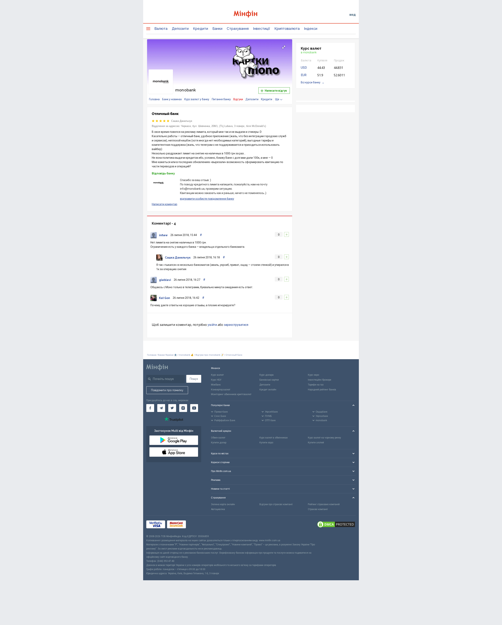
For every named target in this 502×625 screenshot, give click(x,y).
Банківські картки (269, 379)
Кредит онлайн (267, 389)
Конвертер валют (220, 389)
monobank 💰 (186, 355)
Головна (154, 99)
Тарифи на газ (316, 384)
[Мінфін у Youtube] (194, 408)
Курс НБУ (216, 379)
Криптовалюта (287, 28)
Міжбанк (216, 384)
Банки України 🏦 (167, 355)
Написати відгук (275, 90)
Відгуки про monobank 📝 (210, 355)
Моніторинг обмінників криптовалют (231, 394)
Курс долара (266, 375)
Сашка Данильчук (181, 120)
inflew (163, 235)
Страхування (238, 28)
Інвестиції (261, 28)
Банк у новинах (172, 99)
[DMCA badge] (336, 524)
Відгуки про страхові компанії (276, 504)
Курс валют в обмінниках (273, 437)
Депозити (180, 28)
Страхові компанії (318, 509)
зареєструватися (236, 325)
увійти (212, 325)
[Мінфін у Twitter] (172, 408)
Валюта (160, 28)
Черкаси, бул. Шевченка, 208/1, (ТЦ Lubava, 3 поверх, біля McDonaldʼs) (223, 126)
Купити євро (266, 442)
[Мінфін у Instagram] (183, 408)
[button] (284, 47)
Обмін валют (218, 437)
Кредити (200, 28)
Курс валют (217, 375)
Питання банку (221, 99)
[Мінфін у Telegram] (161, 408)
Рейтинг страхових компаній (324, 504)
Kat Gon (164, 298)
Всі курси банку (310, 82)
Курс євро (313, 375)
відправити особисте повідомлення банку (207, 198)
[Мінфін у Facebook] (150, 408)
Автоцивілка (218, 509)
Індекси (310, 28)
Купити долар (218, 442)
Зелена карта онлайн (223, 504)
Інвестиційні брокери (319, 379)
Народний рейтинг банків (322, 389)
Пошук (194, 378)
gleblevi (165, 280)
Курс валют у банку (196, 99)
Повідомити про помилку (167, 390)
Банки (217, 28)
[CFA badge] (196, 525)
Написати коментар (164, 204)
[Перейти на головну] (251, 15)
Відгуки (238, 99)
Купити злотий (316, 442)
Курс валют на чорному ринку (324, 437)
